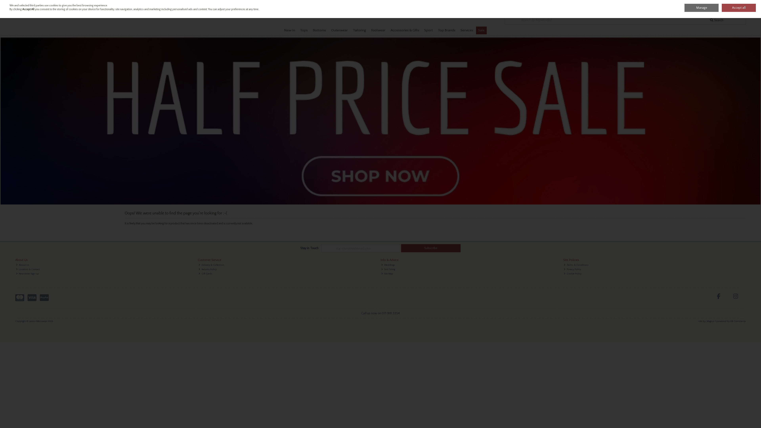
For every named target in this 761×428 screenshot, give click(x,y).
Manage (701, 8)
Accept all (739, 8)
